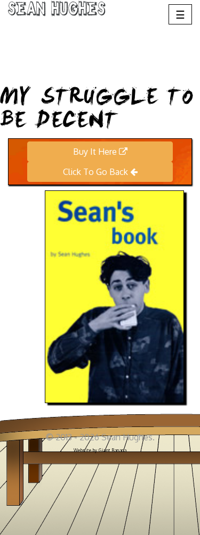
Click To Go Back (96, 171)
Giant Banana (112, 450)
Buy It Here (96, 151)
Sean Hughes (57, 10)
